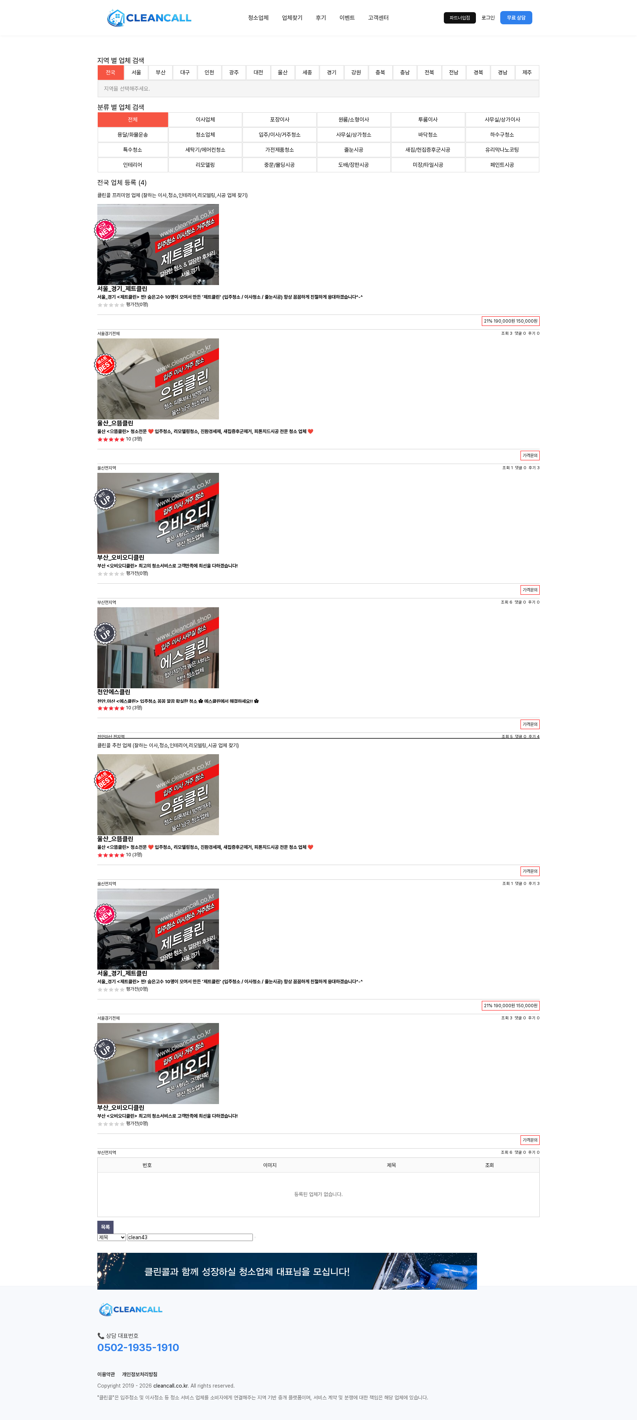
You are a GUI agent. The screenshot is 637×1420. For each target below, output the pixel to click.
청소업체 (258, 17)
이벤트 (347, 17)
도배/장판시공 (353, 165)
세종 (307, 72)
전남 (454, 72)
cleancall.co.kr (170, 1386)
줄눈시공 (353, 150)
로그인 (488, 18)
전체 (133, 119)
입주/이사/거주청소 (280, 134)
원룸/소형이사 (353, 119)
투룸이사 (428, 119)
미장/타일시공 (428, 165)
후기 (321, 17)
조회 (489, 1165)
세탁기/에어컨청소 (205, 150)
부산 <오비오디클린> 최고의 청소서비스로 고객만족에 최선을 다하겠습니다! (167, 566)
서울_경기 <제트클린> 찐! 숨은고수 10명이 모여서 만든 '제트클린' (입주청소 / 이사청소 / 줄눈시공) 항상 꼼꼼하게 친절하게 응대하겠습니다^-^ (230, 297)
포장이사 (279, 119)
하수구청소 (502, 134)
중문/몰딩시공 (279, 165)
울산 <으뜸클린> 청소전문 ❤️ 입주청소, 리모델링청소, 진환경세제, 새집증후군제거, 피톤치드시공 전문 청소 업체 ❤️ (205, 431)
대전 (258, 72)
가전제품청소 (279, 150)
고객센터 (378, 17)
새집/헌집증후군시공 (427, 150)
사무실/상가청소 (354, 134)
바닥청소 (428, 134)
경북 (478, 72)
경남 (503, 72)
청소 (172, 195)
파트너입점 (460, 18)
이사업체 (205, 119)
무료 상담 (516, 18)
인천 (209, 72)
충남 (405, 72)
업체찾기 (292, 17)
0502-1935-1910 (138, 1347)
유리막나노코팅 (502, 150)
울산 (283, 72)
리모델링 (205, 165)
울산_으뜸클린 (115, 423)
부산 (161, 72)
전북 (429, 72)
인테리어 (132, 165)
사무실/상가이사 (502, 119)
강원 (356, 72)
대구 (185, 72)
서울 (136, 72)
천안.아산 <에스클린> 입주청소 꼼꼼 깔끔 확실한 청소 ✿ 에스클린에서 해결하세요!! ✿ (178, 701)
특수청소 (132, 150)
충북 (380, 72)
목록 (105, 1227)
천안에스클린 (113, 692)
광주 (234, 72)
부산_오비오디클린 (121, 557)
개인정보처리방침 (139, 1374)
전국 (110, 72)
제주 (527, 72)
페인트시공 (502, 165)
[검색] (255, 1237)
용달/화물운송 (133, 134)
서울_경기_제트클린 (122, 288)
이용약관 (106, 1374)
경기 (332, 72)
